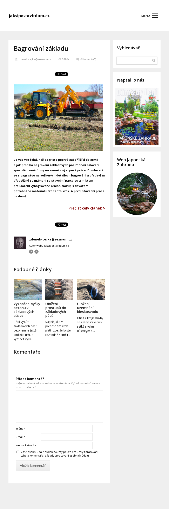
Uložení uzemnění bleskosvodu (87, 307)
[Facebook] (31, 252)
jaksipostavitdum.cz (28, 15)
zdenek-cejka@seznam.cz (34, 59)
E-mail (20, 437)
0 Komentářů (88, 59)
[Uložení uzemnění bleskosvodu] (91, 289)
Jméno (21, 428)
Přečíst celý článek (85, 208)
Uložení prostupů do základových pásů (55, 309)
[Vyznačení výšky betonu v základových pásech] (28, 289)
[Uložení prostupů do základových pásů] (59, 289)
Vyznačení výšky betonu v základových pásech (27, 309)
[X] (36, 252)
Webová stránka (26, 445)
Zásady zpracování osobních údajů (67, 455)
